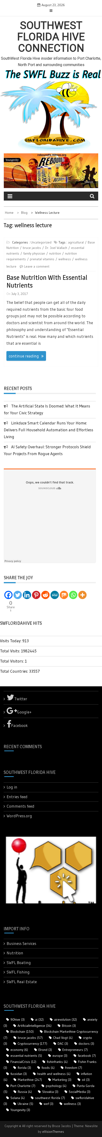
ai (39, 1019)
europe (59, 1055)
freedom (73, 1068)
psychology (56, 1086)
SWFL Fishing (18, 971)
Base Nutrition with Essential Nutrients (46, 281)
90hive (17, 1019)
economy (19, 1050)
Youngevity (20, 1110)
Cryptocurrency (32, 1043)
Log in (12, 787)
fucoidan (18, 1074)
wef (48, 1104)
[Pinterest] (36, 595)
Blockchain (22, 1031)
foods (48, 1068)
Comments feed (20, 806)
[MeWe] (55, 595)
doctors (86, 1043)
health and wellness (53, 1074)
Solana (17, 1098)
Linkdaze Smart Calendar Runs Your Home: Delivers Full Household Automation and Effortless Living (48, 429)
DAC (63, 1043)
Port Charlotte (22, 1086)
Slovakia (50, 1092)
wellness (64, 259)
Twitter (20, 698)
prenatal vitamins (42, 259)
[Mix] (64, 595)
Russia (25, 1092)
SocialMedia (79, 1092)
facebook (87, 1055)
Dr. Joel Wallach (56, 248)
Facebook (19, 725)
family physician (34, 253)
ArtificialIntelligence (34, 1026)
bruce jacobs (32, 248)
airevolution (65, 1019)
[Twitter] (18, 595)
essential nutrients (26, 1055)
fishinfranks (57, 1062)
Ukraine (25, 1104)
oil (86, 1080)
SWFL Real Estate (22, 981)
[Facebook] (8, 595)
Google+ (24, 711)
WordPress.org (19, 815)
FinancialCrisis (23, 1062)
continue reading (24, 355)
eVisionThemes (53, 1131)
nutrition (55, 253)
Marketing (61, 1080)
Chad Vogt (63, 1038)
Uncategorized (41, 242)
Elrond (45, 1050)
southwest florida (50, 1098)
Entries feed (17, 796)
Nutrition (15, 952)
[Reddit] (45, 595)
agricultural (76, 242)
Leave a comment (36, 266)
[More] (82, 595)
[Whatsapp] (73, 595)
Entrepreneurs (75, 1050)
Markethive (30, 1080)
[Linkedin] (27, 595)
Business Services (21, 943)
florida (24, 1068)
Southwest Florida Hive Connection (51, 37)
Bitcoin (69, 1026)
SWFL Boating (19, 962)
